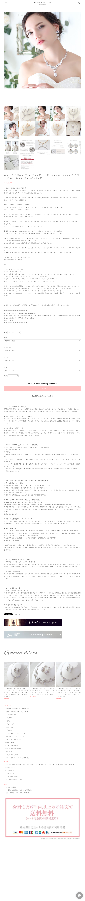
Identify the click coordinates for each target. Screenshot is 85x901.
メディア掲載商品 (12, 745)
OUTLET (9, 751)
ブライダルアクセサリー (12, 449)
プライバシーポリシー (13, 776)
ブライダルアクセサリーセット (16, 733)
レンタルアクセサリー (13, 739)
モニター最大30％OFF (13, 748)
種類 (5, 332)
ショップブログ (11, 767)
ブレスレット (10, 730)
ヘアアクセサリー (12, 715)
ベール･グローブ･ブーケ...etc (15, 736)
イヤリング (10, 724)
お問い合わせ (10, 773)
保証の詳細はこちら (10, 514)
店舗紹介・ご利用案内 (11, 540)
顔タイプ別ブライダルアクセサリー (17, 712)
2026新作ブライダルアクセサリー (17, 708)
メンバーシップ (11, 770)
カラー (6, 367)
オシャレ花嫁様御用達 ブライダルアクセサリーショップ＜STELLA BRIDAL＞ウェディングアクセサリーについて (40, 765)
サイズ (6, 357)
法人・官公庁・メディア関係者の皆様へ (18, 793)
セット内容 (7, 347)
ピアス (8, 721)
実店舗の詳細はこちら (11, 471)
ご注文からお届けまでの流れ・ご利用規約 (19, 790)
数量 (5, 376)
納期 (5, 337)
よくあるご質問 (11, 787)
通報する (17, 614)
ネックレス (10, 727)
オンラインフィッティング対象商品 (17, 758)
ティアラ (9, 718)
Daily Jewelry (11, 742)
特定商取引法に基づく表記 (14, 779)
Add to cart (42, 389)
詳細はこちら (8, 320)
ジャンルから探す (12, 755)
